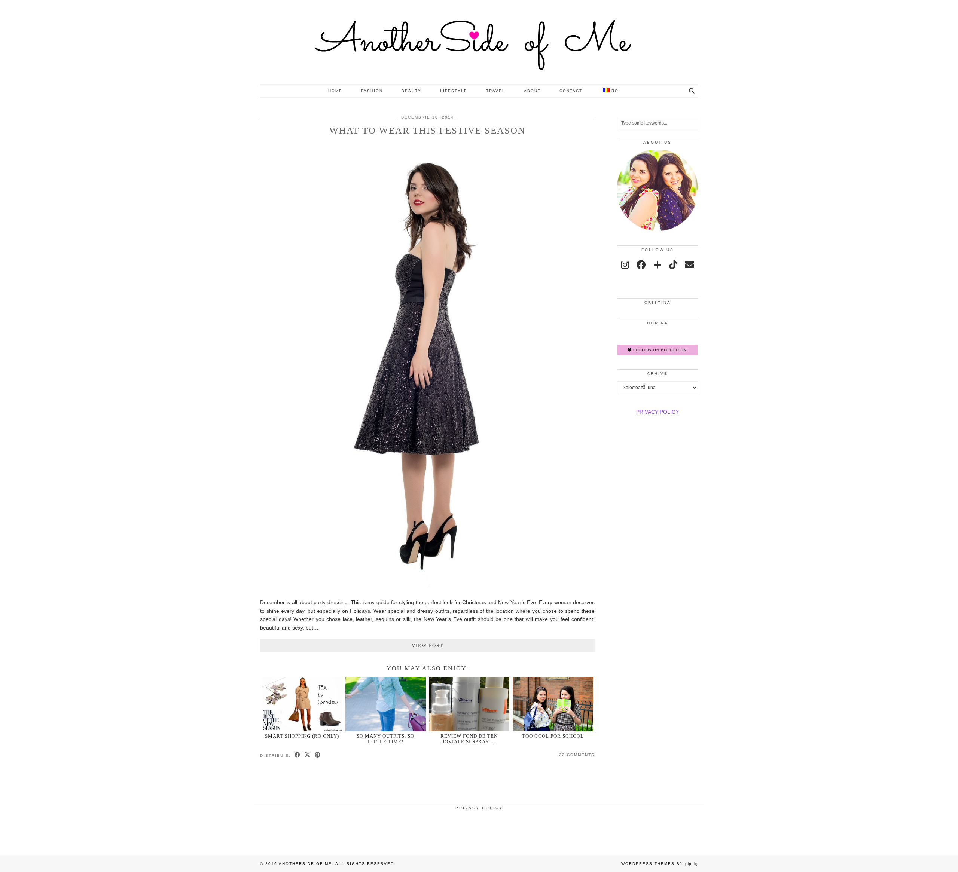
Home (335, 91)
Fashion (372, 91)
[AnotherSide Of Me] (479, 42)
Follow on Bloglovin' (660, 350)
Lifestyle (453, 91)
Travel (495, 91)
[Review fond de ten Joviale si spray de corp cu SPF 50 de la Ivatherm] (469, 704)
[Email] (689, 265)
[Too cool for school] (553, 704)
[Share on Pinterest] (318, 755)
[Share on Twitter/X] (308, 755)
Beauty (411, 91)
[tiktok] (673, 265)
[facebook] (641, 265)
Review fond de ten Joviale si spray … (469, 738)
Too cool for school (553, 736)
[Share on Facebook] (298, 755)
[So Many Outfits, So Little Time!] (385, 704)
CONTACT (570, 91)
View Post (427, 645)
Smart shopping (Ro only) (302, 736)
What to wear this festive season (427, 130)
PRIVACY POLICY (657, 412)
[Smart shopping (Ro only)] (302, 704)
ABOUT (532, 91)
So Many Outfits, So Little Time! (385, 738)
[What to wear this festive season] (427, 589)
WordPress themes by (659, 864)
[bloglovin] (657, 265)
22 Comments (577, 755)
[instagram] (625, 265)
